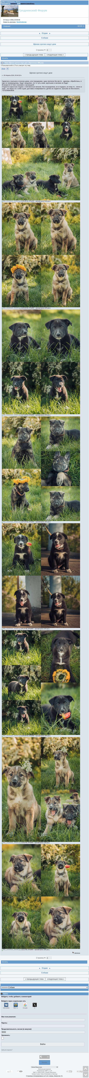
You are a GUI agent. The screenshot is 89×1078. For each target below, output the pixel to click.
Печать (5, 58)
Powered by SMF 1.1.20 (44, 1071)
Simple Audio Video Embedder (41, 1074)
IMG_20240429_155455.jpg (12, 736)
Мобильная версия (44, 1069)
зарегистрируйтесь (28, 3)
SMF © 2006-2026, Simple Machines (44, 1072)
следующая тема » (55, 55)
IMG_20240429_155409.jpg (12, 201)
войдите (14, 3)
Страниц (40, 50)
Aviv (3, 69)
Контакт (44, 1062)
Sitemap (54, 1074)
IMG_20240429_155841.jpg (12, 415)
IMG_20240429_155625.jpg (12, 843)
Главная (6, 26)
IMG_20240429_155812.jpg (12, 522)
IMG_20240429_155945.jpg (12, 308)
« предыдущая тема (34, 55)
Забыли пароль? (6, 1050)
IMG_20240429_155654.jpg (12, 629)
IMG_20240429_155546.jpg (12, 949)
